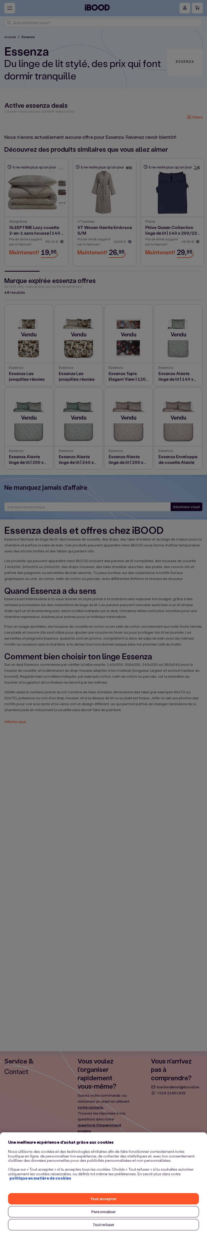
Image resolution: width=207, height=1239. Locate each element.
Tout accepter (103, 1198)
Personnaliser (103, 1211)
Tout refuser (104, 1224)
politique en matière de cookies (40, 1178)
